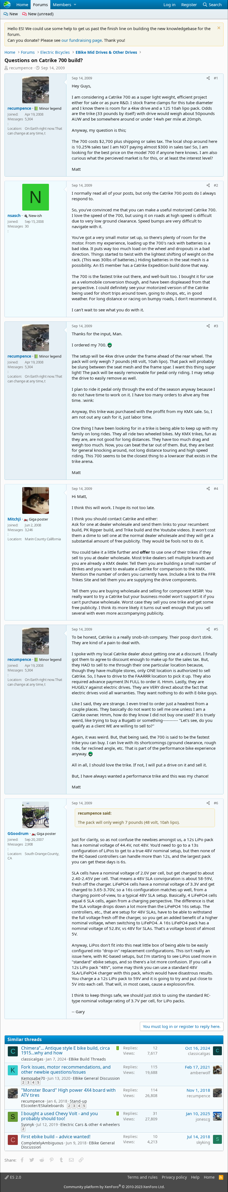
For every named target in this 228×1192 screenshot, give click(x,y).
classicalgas (32, 1059)
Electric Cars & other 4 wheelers (90, 1124)
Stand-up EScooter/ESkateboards (54, 1103)
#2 (216, 185)
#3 (216, 325)
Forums (40, 4)
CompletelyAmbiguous (42, 1142)
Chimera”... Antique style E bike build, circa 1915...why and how (65, 1050)
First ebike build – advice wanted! (55, 1137)
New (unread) (40, 13)
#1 (216, 77)
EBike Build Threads (87, 1059)
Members (62, 4)
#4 (216, 488)
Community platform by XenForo (114, 1186)
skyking (203, 1142)
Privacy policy (174, 1177)
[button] (74, 4)
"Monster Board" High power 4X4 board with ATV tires (68, 1092)
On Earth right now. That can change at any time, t (35, 131)
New (13, 13)
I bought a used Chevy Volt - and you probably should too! (59, 1116)
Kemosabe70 (33, 1078)
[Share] (208, 78)
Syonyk (27, 1124)
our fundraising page (81, 40)
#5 (216, 629)
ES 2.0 (15, 1177)
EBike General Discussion (96, 1078)
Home (22, 4)
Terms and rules (142, 1177)
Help (195, 1177)
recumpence (21, 67)
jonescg (203, 1119)
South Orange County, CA (33, 856)
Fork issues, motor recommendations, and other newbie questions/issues (66, 1069)
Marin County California (43, 538)
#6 (216, 802)
